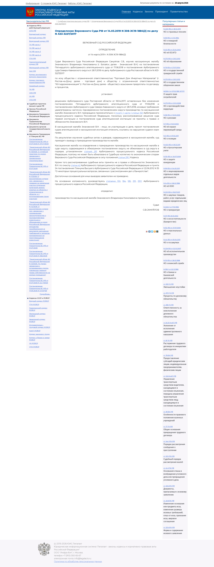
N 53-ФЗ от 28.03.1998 (171, 260)
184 (124, 181)
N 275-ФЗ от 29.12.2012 (171, 79)
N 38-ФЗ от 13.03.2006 (171, 115)
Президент (161, 11)
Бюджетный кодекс (37, 34)
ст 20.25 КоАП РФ (170, 323)
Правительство (179, 11)
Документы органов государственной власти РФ (39, 129)
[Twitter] (152, 231)
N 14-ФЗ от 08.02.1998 (171, 183)
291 (134, 181)
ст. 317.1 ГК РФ (168, 293)
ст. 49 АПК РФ (168, 501)
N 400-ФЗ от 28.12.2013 (172, 29)
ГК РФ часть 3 (35, 52)
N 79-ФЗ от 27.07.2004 (171, 67)
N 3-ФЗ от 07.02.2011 (171, 136)
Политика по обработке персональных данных (78, 561)
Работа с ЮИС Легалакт (80, 3)
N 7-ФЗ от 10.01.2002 (171, 124)
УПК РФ (32, 100)
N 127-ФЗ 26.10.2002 (170, 216)
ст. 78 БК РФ (168, 355)
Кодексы (138, 11)
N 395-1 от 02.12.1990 (170, 269)
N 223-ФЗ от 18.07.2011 (171, 192)
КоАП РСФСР (34, 331)
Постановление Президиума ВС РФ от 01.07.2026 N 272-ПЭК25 (39, 141)
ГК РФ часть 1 (34, 45)
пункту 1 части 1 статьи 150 (129, 113)
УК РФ (32, 96)
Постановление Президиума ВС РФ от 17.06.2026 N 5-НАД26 (38, 288)
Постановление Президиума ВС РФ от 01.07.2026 (38, 166)
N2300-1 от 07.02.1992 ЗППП (174, 91)
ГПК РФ (32, 58)
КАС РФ (32, 71)
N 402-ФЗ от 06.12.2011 (171, 145)
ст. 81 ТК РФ (167, 340)
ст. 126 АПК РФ (169, 486)
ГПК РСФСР (34, 305)
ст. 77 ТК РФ (168, 427)
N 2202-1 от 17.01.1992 (171, 207)
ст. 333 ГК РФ (168, 284)
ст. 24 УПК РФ (168, 468)
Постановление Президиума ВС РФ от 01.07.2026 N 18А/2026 (38, 253)
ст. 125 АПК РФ (169, 527)
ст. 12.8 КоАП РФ (169, 376)
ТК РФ (31, 89)
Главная (126, 11)
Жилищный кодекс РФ (39, 68)
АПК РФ (32, 31)
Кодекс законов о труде (39, 334)
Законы (149, 11)
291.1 (140, 181)
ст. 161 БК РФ (168, 412)
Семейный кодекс (37, 86)
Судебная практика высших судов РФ (73, 21)
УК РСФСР (33, 343)
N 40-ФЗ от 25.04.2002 (172, 50)
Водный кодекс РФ (37, 38)
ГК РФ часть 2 (35, 48)
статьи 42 (75, 165)
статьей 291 (90, 151)
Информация (33, 3)
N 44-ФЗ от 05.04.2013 (171, 240)
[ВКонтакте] (149, 231)
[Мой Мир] (157, 231)
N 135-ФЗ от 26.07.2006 (172, 157)
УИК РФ (32, 93)
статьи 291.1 (124, 157)
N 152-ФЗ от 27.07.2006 (172, 228)
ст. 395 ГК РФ (168, 305)
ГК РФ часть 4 (35, 55)
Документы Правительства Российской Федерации (39, 121)
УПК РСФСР (34, 347)
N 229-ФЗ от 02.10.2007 (172, 248)
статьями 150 (113, 181)
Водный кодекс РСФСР (39, 301)
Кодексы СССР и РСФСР (39, 298)
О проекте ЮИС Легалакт (54, 3)
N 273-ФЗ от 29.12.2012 (171, 59)
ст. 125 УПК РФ (168, 456)
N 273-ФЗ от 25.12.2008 (172, 103)
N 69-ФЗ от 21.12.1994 (171, 38)
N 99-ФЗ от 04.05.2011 (171, 168)
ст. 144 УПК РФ (169, 441)
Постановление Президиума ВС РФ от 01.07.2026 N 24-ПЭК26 (38, 280)
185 (129, 181)
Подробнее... (45, 294)
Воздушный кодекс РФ (39, 41)
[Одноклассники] (154, 231)
